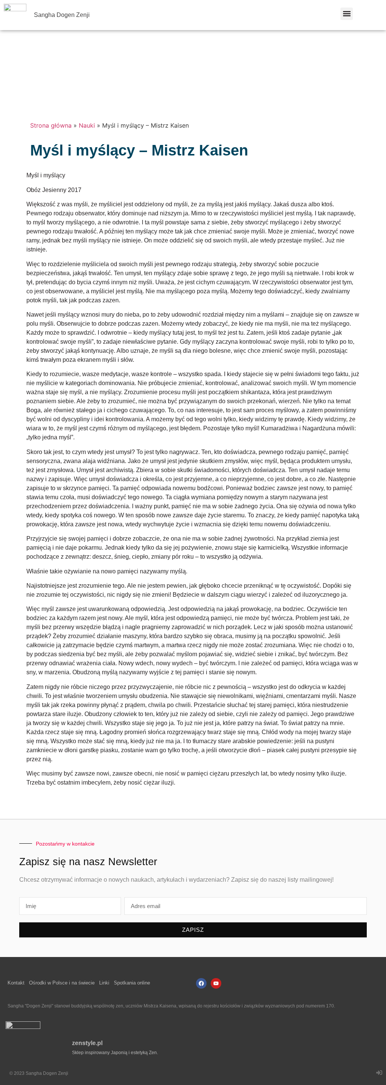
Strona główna (51, 125)
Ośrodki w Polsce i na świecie (62, 983)
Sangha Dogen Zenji (62, 15)
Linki (104, 983)
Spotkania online (132, 983)
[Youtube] (216, 983)
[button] (346, 14)
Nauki (87, 125)
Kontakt (16, 983)
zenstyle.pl (87, 1043)
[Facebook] (201, 983)
